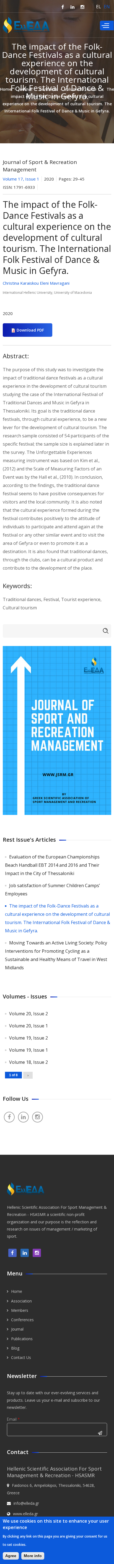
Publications (22, 1338)
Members (19, 1310)
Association (21, 1301)
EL (98, 7)
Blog (15, 1348)
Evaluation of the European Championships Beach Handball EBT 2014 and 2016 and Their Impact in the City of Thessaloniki (52, 865)
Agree (10, 1556)
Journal (25, 89)
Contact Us (21, 1357)
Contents (48, 89)
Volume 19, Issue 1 (28, 1050)
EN (107, 7)
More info (33, 1556)
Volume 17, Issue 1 (82, 89)
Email (13, 1419)
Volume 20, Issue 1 (28, 1026)
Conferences (22, 1319)
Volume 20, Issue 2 (28, 1014)
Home (5, 89)
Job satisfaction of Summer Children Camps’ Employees (52, 889)
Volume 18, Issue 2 (28, 1062)
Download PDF (30, 330)
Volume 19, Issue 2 (28, 1038)
